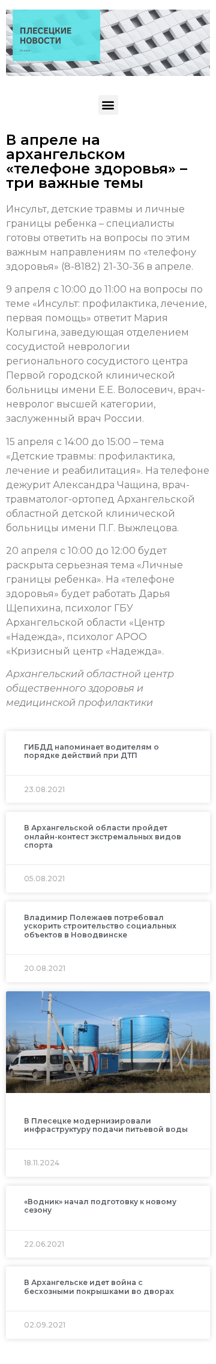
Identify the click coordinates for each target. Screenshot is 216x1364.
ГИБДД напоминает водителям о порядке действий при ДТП (91, 751)
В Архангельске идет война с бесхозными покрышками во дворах (99, 1286)
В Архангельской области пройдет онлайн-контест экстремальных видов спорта (102, 836)
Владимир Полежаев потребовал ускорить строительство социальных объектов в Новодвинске (100, 926)
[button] (108, 105)
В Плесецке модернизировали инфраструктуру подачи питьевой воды (106, 1125)
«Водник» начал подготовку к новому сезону (100, 1205)
